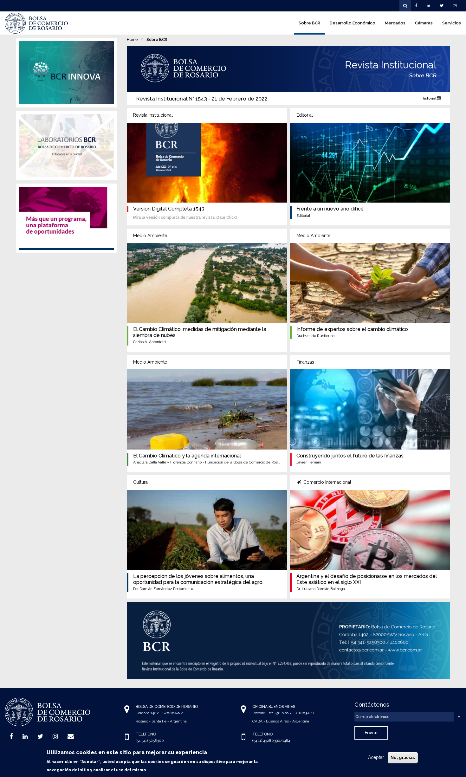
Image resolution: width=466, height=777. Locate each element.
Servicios (451, 23)
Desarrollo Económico (352, 23)
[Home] (36, 23)
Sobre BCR (309, 23)
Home (132, 39)
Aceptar (376, 757)
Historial (429, 98)
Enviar (371, 732)
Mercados (395, 23)
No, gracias (403, 757)
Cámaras (424, 23)
